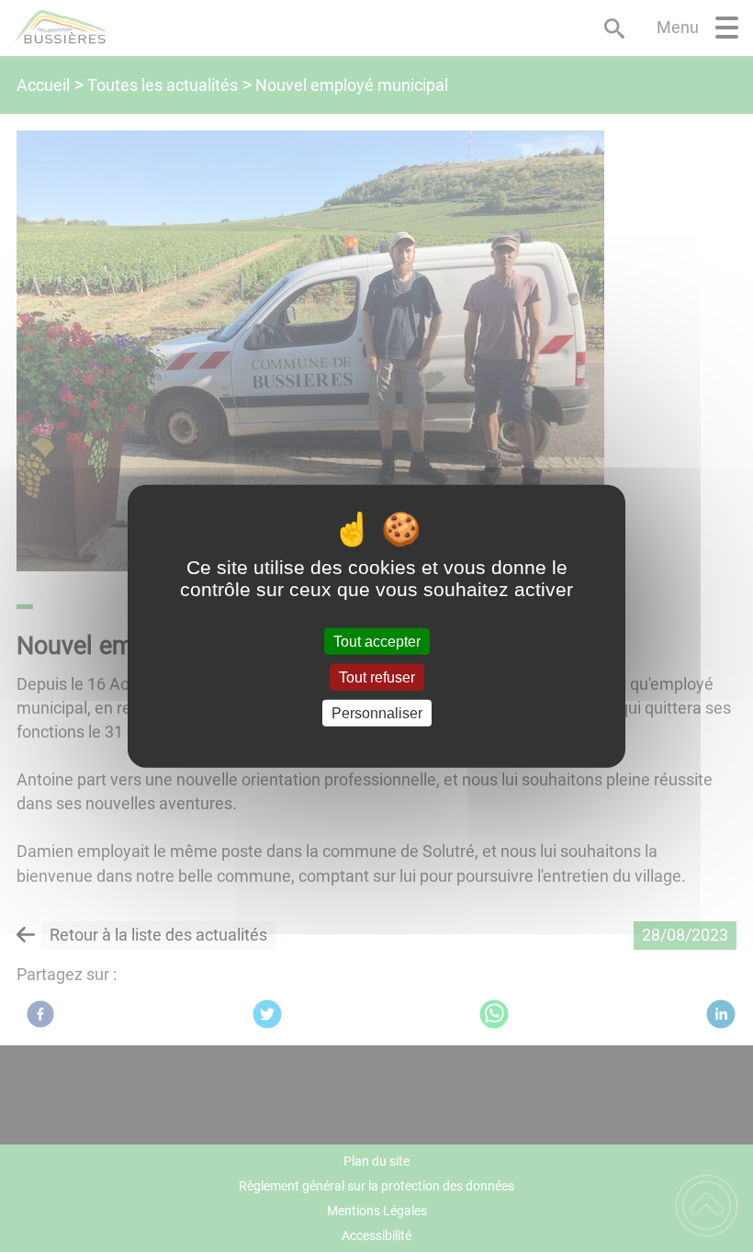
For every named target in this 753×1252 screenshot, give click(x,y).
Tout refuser (377, 676)
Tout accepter (377, 641)
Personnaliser (377, 713)
